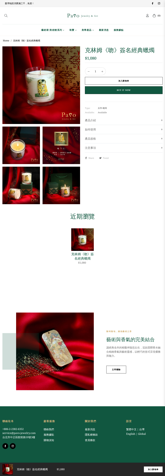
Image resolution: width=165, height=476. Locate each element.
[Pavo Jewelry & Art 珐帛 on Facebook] (152, 3)
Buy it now (124, 90)
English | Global (136, 434)
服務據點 (49, 434)
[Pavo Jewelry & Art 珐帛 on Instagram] (159, 3)
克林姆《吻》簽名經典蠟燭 (82, 256)
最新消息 (90, 429)
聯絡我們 (49, 429)
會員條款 (90, 440)
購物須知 (49, 440)
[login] (147, 15)
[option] (41, 85)
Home (6, 40)
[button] (6, 16)
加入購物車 (153, 469)
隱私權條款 (91, 434)
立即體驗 (116, 369)
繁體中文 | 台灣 (135, 429)
